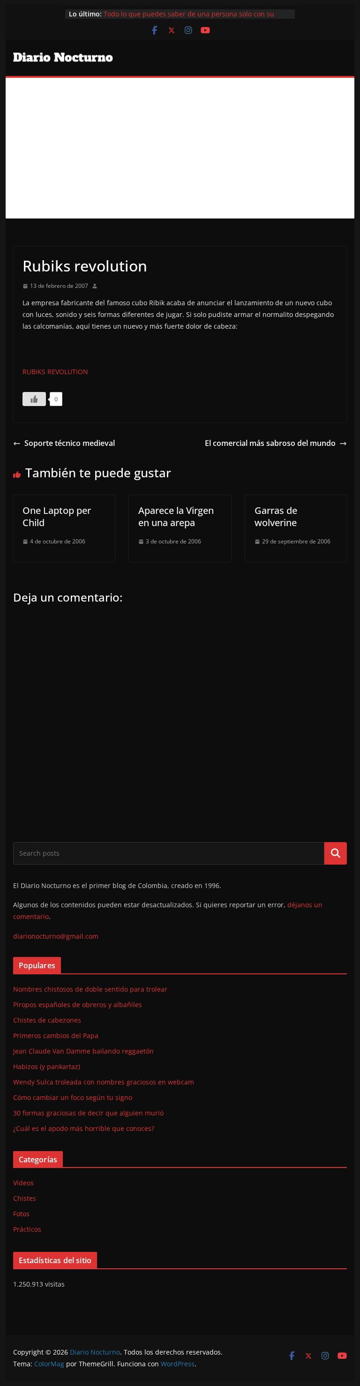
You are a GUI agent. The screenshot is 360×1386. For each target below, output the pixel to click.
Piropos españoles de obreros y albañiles (77, 1004)
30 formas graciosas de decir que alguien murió (88, 1112)
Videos (23, 1182)
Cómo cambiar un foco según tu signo (72, 1097)
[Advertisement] (180, 148)
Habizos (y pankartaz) (46, 1066)
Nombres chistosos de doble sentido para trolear (90, 989)
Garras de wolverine (276, 516)
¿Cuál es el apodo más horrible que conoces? (83, 1128)
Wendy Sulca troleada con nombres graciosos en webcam (103, 1081)
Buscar (335, 853)
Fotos (21, 1213)
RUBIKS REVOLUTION (55, 371)
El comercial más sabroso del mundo (270, 443)
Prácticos (27, 1229)
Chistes (24, 1198)
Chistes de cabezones (47, 1020)
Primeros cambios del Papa (55, 1035)
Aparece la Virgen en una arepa (176, 516)
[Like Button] (34, 399)
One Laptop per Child (56, 516)
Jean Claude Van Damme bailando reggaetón (83, 1051)
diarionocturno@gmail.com (55, 936)
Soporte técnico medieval (69, 443)
